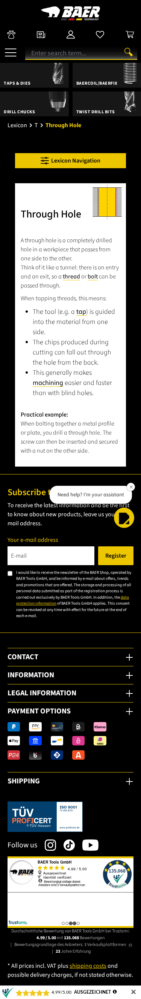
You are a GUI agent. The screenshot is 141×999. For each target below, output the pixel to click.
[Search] (128, 52)
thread (71, 276)
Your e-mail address (33, 540)
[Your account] (70, 34)
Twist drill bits (95, 112)
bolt (93, 276)
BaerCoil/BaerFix (97, 83)
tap (81, 311)
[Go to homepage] (70, 13)
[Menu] (10, 50)
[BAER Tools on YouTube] (87, 845)
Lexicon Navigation (74, 161)
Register (115, 556)
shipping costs (88, 966)
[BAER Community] (11, 34)
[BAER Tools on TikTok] (65, 845)
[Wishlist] (100, 34)
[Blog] (41, 34)
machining (48, 383)
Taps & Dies (17, 83)
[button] (124, 518)
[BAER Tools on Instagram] (46, 845)
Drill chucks (19, 112)
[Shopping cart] (129, 34)
